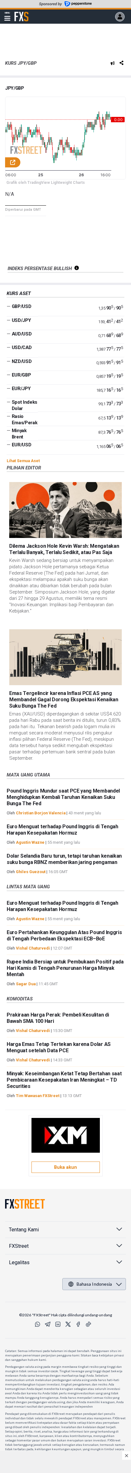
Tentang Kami (24, 1230)
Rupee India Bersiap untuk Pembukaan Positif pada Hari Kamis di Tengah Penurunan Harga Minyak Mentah (65, 968)
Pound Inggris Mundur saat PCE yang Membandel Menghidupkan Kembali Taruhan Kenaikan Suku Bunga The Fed (63, 797)
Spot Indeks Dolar (24, 405)
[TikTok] (88, 1324)
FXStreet (21, 13)
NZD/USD (22, 361)
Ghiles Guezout (30, 871)
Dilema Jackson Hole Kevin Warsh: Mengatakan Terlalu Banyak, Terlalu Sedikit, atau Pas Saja (64, 549)
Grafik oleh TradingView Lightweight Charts (45, 182)
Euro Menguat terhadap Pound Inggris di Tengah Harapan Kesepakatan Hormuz (62, 830)
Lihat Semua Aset (23, 460)
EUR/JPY (21, 388)
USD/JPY (21, 320)
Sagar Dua (26, 983)
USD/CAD (22, 347)
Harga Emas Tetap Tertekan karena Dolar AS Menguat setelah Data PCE (59, 1047)
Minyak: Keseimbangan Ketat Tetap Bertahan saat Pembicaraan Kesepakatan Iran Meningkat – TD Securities (64, 1080)
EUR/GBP (21, 375)
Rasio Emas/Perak (25, 420)
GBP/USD (21, 306)
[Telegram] (48, 1324)
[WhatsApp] (37, 1324)
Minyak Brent (19, 434)
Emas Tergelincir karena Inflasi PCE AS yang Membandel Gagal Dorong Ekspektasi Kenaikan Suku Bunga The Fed (63, 699)
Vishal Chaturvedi (33, 948)
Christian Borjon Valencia (41, 813)
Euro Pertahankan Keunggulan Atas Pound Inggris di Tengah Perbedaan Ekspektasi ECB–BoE (64, 935)
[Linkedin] (58, 1324)
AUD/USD (22, 334)
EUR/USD (21, 445)
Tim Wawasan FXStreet (37, 1095)
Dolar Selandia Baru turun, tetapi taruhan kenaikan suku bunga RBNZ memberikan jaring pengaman (64, 859)
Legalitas (19, 1262)
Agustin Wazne (30, 842)
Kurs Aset (19, 293)
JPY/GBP (14, 88)
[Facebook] (78, 1324)
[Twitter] (68, 1324)
